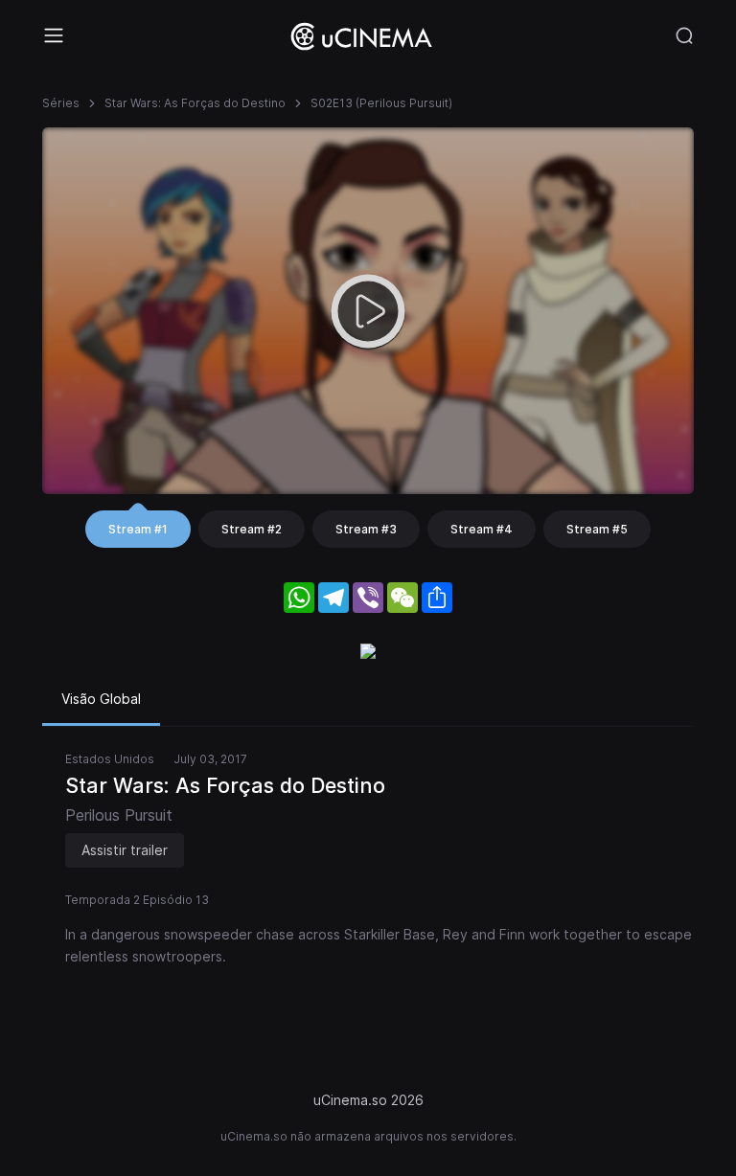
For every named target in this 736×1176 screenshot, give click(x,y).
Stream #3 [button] (366, 529)
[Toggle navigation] (53, 35)
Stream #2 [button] (251, 529)
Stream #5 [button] (597, 529)
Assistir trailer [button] (124, 850)
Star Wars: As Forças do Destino (195, 103)
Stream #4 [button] (481, 529)
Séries (61, 103)
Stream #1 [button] (138, 529)
